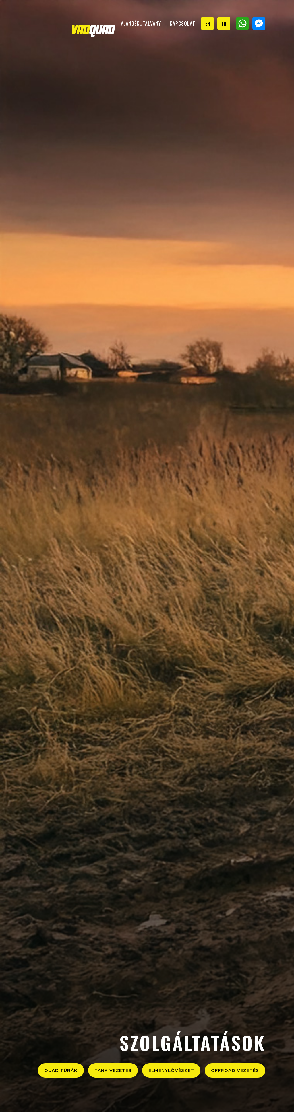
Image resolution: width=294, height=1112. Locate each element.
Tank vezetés (112, 1070)
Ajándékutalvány (141, 23)
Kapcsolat (182, 23)
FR (224, 23)
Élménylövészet (171, 1070)
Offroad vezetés (235, 1070)
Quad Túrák (61, 1070)
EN (207, 23)
